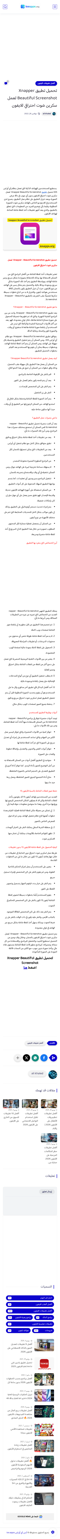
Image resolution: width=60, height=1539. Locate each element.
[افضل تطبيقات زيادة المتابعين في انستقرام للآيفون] (44, 1446)
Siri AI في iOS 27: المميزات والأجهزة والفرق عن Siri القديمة (20, 1483)
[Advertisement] (30, 49)
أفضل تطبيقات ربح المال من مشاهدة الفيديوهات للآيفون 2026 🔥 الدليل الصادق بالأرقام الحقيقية (19, 1414)
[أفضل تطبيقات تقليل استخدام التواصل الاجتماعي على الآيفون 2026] (30, 1103)
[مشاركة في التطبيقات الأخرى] (17, 1057)
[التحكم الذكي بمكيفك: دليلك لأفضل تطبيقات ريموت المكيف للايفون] (44, 1499)
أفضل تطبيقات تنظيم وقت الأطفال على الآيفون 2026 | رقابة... (50, 1121)
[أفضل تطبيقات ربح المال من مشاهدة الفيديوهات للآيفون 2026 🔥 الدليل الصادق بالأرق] (44, 1411)
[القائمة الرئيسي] (55, 6)
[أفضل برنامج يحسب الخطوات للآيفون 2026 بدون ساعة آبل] (44, 1379)
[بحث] (5, 6)
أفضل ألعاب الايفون (30, 1304)
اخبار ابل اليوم (30, 1298)
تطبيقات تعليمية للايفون (30, 1324)
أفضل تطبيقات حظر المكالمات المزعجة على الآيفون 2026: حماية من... (50, 1155)
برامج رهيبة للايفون (20, 1317)
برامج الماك (44, 1317)
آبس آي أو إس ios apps (17, 1533)
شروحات (43, 1330)
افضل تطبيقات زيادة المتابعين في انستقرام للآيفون (20, 1447)
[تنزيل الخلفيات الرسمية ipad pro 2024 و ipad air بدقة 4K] (44, 1395)
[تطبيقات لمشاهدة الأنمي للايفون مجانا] (44, 1430)
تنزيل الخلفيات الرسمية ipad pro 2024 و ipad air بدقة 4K (19, 1396)
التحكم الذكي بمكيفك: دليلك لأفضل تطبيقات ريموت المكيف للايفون (20, 1501)
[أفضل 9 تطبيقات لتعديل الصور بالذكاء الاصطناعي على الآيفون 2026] (44, 1345)
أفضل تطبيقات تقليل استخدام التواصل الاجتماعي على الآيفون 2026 (30, 1119)
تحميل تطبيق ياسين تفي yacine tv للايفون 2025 (21, 1364)
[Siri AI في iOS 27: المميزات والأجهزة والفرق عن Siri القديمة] (44, 1480)
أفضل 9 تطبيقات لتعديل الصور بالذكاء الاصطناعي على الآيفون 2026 (19, 1348)
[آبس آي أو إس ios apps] (30, 6)
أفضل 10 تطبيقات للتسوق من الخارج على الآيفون (11, 1117)
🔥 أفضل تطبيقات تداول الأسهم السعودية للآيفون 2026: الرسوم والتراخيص (21, 1465)
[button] (44, 1057)
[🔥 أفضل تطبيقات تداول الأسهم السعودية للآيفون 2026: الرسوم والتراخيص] (44, 1462)
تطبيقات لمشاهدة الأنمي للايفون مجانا (21, 1431)
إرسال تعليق (47, 1192)
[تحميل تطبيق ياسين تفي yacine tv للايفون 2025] (44, 1363)
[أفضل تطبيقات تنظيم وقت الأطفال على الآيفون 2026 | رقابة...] (49, 1103)
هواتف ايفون (19, 1330)
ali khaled (47, 114)
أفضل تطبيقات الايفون (46, 83)
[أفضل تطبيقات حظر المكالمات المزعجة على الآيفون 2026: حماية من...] (49, 1137)
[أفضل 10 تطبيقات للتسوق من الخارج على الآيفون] (11, 1103)
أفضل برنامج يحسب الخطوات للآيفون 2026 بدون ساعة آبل (19, 1380)
